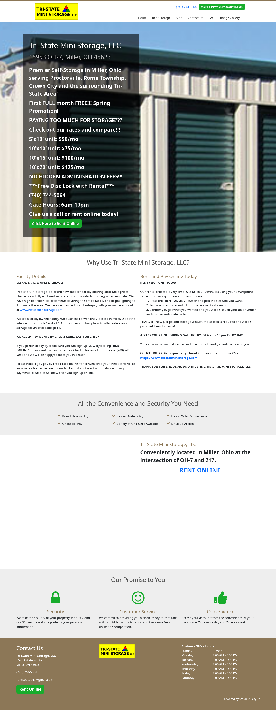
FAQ (212, 18)
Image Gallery (230, 18)
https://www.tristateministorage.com (169, 358)
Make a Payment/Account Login (222, 7)
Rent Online (30, 689)
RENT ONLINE (200, 470)
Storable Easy (248, 699)
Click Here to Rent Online (55, 223)
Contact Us (195, 18)
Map (179, 18)
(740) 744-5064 (186, 7)
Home (142, 18)
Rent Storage (161, 18)
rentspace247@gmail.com (34, 680)
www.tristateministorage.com (41, 310)
